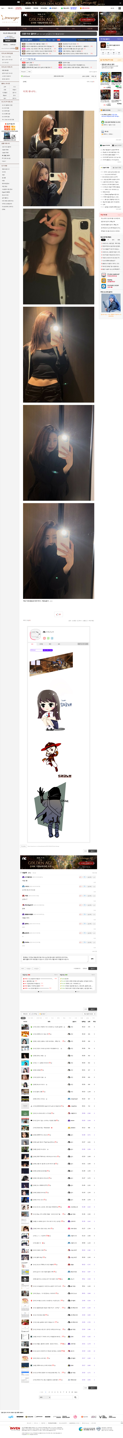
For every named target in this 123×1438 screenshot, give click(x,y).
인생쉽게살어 (74, 1099)
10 (72, 1392)
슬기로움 (73, 1214)
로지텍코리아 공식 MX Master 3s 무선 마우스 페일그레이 (111, 228)
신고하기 (79, 620)
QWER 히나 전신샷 (40, 1135)
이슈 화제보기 (91, 40)
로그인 (112, 8)
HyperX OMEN (6, 192)
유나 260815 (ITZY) (40, 1185)
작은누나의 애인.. (40, 1358)
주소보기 (23, 71)
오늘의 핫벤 (5, 149)
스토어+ (119, 60)
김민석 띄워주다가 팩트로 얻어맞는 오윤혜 (47, 1351)
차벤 (3, 174)
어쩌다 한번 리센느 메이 (41, 1228)
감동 (87, 1018)
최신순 (34, 873)
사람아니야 (74, 1235)
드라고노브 (26, 76)
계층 (81, 1018)
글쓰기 (93, 1009)
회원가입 (5, 44)
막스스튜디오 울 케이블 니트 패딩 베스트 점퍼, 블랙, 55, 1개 (111, 218)
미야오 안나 (38, 1199)
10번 (44, 650)
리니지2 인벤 (5, 108)
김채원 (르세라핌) (40, 1171)
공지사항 (93, 1423)
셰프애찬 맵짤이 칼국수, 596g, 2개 (109, 224)
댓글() (92, 81)
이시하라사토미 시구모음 (42, 1113)
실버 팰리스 (5, 198)
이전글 (36, 968)
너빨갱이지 (74, 1113)
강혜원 (37, 1070)
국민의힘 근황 (39, 1315)
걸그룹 (4, 177)
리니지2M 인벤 (6, 113)
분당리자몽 (74, 1272)
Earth (72, 1336)
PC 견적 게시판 (6, 158)
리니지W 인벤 (6, 116)
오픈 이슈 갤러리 (6, 146)
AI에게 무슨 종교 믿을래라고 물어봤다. (46, 1380)
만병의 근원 (38, 1250)
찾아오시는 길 (85, 1423)
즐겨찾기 (43, 1014)
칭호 (59, 644)
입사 (72, 1135)
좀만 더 (37, 1243)
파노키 (72, 1279)
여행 (3, 180)
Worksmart (73, 1380)
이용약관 (43, 1423)
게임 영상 (4, 186)
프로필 (41, 644)
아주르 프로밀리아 (7, 203)
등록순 (29, 873)
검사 (5, 98)
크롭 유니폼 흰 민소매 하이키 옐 (44, 1163)
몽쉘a (72, 1264)
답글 (95, 882)
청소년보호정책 (63, 1423)
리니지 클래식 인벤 (7, 105)
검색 (16, 48)
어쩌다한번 (74, 1228)
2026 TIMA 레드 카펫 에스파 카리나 (45, 1156)
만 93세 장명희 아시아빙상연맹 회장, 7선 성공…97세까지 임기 (52, 1372)
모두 (48, 650)
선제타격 (73, 1221)
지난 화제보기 (81, 40)
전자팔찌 (73, 1300)
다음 (75, 1392)
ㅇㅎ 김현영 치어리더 (41, 1063)
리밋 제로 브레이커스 (8, 200)
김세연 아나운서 (39, 1149)
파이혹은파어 (74, 1308)
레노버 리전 (5, 195)
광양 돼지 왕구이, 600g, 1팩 (108, 221)
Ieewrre (72, 1120)
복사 (29, 71)
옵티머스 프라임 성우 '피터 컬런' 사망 (45, 1279)
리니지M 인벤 (5, 111)
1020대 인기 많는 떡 (40, 1034)
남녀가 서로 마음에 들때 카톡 (43, 1272)
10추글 (35, 1014)
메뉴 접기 (83, 644)
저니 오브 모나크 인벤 (8, 119)
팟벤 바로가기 (6, 169)
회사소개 (29, 1423)
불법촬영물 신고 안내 (74, 1423)
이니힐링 (48, 638)
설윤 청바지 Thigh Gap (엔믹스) (43, 1142)
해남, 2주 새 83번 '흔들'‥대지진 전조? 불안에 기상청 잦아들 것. (53, 1214)
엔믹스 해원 (38, 1055)
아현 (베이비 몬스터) (40, 1178)
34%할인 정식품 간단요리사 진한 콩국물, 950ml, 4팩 (111, 231)
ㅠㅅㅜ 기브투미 (39, 1235)
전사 (14, 95)
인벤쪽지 (44, 638)
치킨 (72, 1027)
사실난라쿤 (74, 1250)
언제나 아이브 (39, 1099)
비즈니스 (36, 1423)
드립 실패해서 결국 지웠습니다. (44, 1322)
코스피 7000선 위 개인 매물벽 (43, 1264)
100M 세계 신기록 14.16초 (42, 1365)
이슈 (30, 1018)
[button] (38, 991)
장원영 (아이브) (39, 1192)
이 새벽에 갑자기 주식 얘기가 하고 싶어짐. (47, 1221)
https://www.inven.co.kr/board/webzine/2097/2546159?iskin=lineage (43, 846)
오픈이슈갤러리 (93, 71)
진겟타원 (73, 1344)
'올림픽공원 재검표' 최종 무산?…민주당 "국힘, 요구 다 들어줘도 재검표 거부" (56, 1308)
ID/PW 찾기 (13, 44)
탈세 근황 (37, 1091)
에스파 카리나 (39, 1084)
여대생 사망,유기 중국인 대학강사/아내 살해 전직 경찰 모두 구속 (53, 1329)
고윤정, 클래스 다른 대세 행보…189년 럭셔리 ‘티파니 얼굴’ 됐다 (53, 1041)
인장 (32, 644)
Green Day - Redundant (41, 1127)
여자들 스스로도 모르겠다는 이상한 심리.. (46, 1300)
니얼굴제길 (74, 1106)
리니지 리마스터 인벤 (9, 33)
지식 (70, 1018)
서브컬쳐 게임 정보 (7, 189)
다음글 (28, 968)
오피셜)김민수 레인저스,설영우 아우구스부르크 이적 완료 (51, 1286)
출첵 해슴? (38, 1257)
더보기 (52, 638)
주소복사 (23, 846)
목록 (88, 81)
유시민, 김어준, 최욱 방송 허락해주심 (45, 1207)
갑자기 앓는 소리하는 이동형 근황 (44, 1120)
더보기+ (56, 974)
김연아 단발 (38, 1077)
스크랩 (74, 620)
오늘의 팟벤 (5, 152)
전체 (23, 1018)
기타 (93, 1018)
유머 (46, 1018)
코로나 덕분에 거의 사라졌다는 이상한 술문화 (47, 1027)
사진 (76, 1018)
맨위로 (85, 968)
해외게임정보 (5, 183)
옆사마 (72, 1351)
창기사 (14, 98)
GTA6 (3, 209)
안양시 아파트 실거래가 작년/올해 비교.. (46, 1048)
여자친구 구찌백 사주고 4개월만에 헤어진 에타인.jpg (49, 1336)
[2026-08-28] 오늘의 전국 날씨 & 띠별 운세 (47, 1106)
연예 (39, 1018)
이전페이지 (77, 968)
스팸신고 (85, 620)
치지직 (4, 172)
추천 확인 (91, 620)
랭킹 (50, 644)
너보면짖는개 (74, 1207)
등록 (92, 958)
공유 (70, 620)
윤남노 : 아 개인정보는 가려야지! (44, 1293)
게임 (64, 1018)
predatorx (73, 1127)
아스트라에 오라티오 (7, 206)
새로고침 (94, 873)
